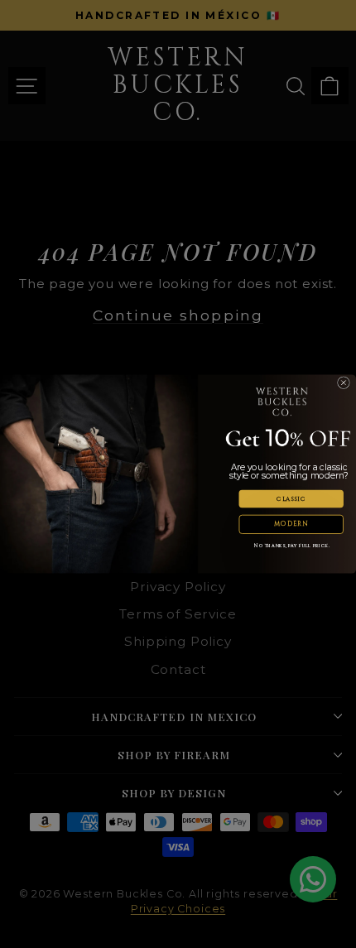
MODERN (291, 524)
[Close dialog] (344, 383)
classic (291, 498)
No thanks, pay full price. (292, 546)
